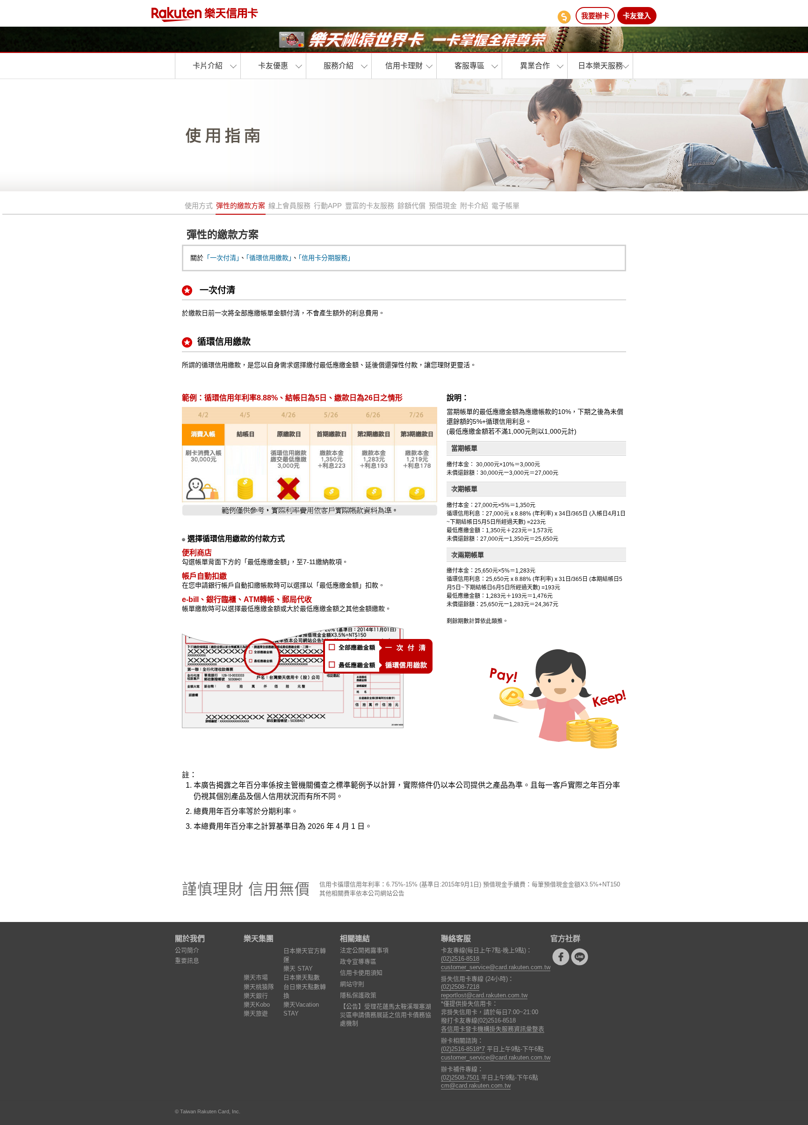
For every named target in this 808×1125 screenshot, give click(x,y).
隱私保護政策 (358, 995)
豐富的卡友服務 (369, 206)
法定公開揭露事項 (364, 950)
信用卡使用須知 (361, 972)
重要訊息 (187, 960)
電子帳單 (505, 206)
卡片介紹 (208, 66)
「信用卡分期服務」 (326, 257)
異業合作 (535, 66)
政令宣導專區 (358, 961)
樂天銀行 (256, 995)
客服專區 (469, 66)
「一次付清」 (221, 257)
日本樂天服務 (600, 66)
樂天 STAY (298, 968)
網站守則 (352, 983)
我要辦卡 (595, 16)
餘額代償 (411, 206)
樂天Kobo (257, 1004)
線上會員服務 (289, 206)
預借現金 (443, 206)
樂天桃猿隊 (259, 986)
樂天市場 (256, 977)
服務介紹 (339, 66)
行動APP (328, 206)
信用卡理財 (404, 66)
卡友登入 (637, 16)
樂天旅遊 (256, 1013)
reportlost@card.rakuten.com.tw (484, 995)
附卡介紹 (474, 206)
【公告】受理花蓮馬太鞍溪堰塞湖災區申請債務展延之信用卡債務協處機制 (385, 1015)
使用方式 (199, 206)
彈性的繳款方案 (240, 206)
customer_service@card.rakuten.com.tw (495, 967)
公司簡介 (187, 950)
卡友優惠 (273, 66)
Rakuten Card (205, 14)
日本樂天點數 (301, 977)
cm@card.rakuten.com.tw (476, 1085)
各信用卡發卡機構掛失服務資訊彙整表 (492, 1028)
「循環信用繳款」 (269, 257)
